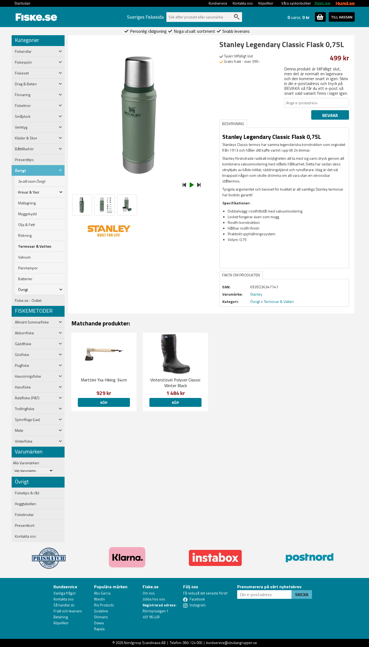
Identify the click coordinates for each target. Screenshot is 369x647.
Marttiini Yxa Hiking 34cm (104, 380)
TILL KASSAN (342, 17)
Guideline (101, 611)
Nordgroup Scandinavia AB (145, 642)
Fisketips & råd (27, 493)
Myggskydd (27, 213)
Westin (99, 599)
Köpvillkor (265, 3)
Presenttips (24, 159)
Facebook (197, 599)
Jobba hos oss (154, 599)
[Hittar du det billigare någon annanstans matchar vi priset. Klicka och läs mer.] (49, 555)
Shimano (101, 617)
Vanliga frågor (64, 593)
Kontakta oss (243, 3)
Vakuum (24, 257)
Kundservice (218, 3)
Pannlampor (28, 268)
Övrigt (255, 301)
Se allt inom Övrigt (31, 181)
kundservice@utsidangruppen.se (231, 642)
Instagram (198, 605)
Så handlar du (64, 605)
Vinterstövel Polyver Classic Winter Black (175, 383)
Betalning (60, 617)
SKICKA (301, 594)
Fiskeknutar (24, 515)
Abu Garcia (102, 593)
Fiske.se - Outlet (28, 300)
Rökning (25, 235)
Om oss (149, 593)
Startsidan (22, 3)
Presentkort (24, 525)
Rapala (99, 629)
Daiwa (99, 623)
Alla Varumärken (26, 463)
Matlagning (27, 203)
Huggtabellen (25, 504)
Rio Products (104, 605)
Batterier (25, 278)
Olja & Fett (26, 224)
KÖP (175, 402)
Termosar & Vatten (34, 246)
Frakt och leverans (67, 611)
